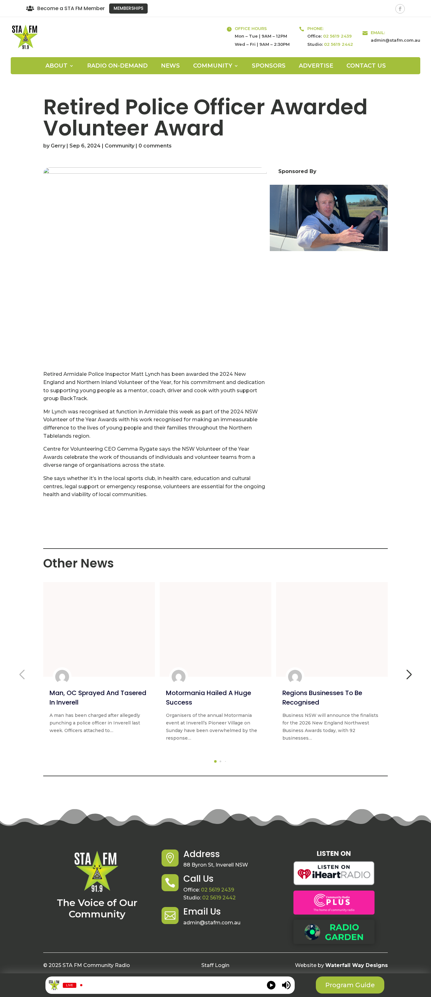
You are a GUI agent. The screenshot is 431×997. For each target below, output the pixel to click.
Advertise (316, 66)
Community (119, 146)
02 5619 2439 (337, 36)
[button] (215, 761)
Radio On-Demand (117, 66)
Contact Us (366, 66)
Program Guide (350, 985)
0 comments (155, 146)
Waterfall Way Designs (356, 965)
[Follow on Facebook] (400, 9)
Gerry (58, 146)
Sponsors (269, 66)
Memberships (128, 8)
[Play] (271, 985)
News (170, 66)
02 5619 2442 (338, 44)
